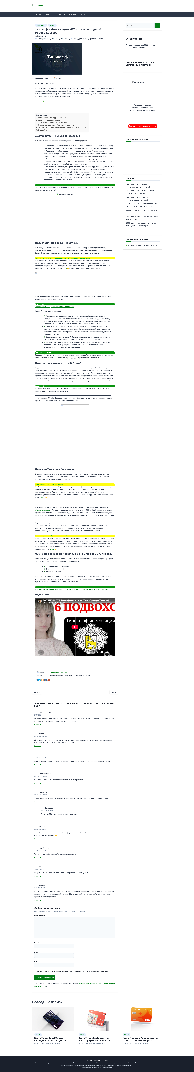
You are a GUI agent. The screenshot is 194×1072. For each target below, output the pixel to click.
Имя (36, 943)
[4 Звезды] (66, 39)
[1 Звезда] (39, 39)
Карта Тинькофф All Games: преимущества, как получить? (50, 1039)
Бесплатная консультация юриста (142, 126)
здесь (64, 268)
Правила (97, 1060)
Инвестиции (49, 14)
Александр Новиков (54, 1043)
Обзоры (61, 14)
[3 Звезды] (57, 39)
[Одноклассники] (42, 680)
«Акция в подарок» (43, 510)
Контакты (104, 1060)
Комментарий (39, 915)
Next (113, 692)
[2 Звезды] (48, 39)
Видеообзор (42, 130)
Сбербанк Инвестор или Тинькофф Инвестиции (54, 307)
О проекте (90, 1060)
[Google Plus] (48, 680)
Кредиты (72, 14)
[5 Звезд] (75, 39)
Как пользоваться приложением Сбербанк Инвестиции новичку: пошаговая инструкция (71, 589)
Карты (82, 14)
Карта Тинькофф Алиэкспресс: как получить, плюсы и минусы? (141, 1039)
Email (36, 952)
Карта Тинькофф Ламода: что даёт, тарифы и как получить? (94, 1039)
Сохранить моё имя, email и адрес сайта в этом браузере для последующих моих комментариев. (73, 971)
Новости (37, 14)
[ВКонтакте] (37, 680)
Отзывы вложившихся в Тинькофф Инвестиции (56, 125)
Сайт (36, 961)
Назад (37, 692)
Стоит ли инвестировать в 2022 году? (52, 123)
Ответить (37, 724)
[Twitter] (39, 680)
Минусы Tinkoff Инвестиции (49, 120)
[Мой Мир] (45, 680)
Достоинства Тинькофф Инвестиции (52, 118)
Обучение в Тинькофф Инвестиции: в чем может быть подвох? (62, 128)
